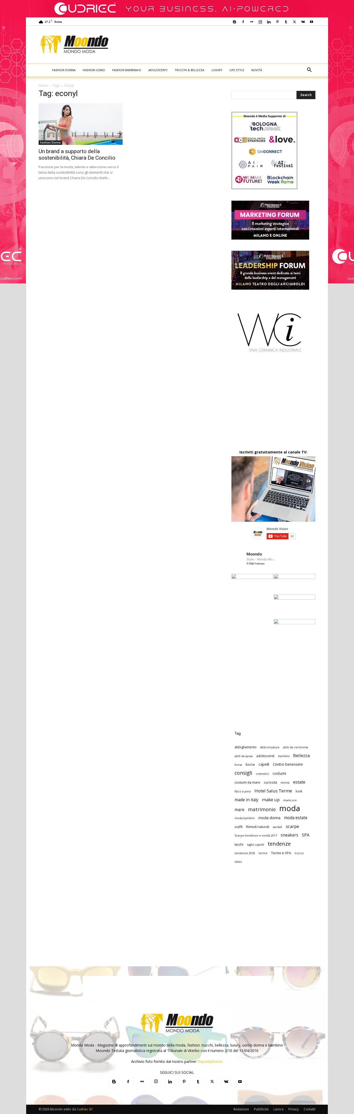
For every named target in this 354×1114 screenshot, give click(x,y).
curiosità (270, 782)
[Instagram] (260, 21)
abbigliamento (246, 747)
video (238, 862)
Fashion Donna (63, 70)
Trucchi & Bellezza (189, 70)
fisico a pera (243, 791)
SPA (305, 835)
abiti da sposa (244, 756)
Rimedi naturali (257, 826)
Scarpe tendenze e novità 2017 (256, 835)
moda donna (269, 817)
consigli (243, 773)
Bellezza (301, 755)
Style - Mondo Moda (261, 559)
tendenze (279, 843)
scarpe (292, 826)
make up (271, 799)
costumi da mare (247, 782)
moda (289, 808)
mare (239, 809)
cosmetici (262, 774)
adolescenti (265, 755)
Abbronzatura (269, 747)
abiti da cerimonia (295, 747)
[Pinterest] (277, 21)
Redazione (241, 1109)
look (299, 791)
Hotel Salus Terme (273, 790)
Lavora (278, 1109)
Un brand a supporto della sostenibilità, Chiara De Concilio (77, 154)
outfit (239, 826)
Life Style (237, 70)
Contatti (309, 1109)
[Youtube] (311, 21)
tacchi (239, 844)
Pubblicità (261, 1109)
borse (250, 764)
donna (285, 782)
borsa (238, 764)
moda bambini (245, 818)
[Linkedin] (269, 21)
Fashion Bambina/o (126, 70)
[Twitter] (294, 21)
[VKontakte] (303, 21)
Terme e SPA (281, 853)
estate (299, 782)
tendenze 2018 (245, 853)
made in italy (246, 800)
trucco (299, 853)
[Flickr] (252, 21)
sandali (277, 827)
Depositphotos (210, 1061)
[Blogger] (234, 21)
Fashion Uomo (94, 70)
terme (263, 853)
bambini (283, 756)
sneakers (289, 835)
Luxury (216, 70)
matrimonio (262, 809)
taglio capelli (255, 844)
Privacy (293, 1109)
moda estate (295, 817)
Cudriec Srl (84, 1109)
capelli (264, 764)
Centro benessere (288, 764)
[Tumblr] (286, 21)
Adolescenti (157, 70)
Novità (256, 70)
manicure (290, 800)
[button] (309, 70)
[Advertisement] (220, 44)
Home (43, 85)
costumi (279, 773)
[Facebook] (243, 21)
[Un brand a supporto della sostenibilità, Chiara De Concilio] (81, 124)
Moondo (254, 554)
